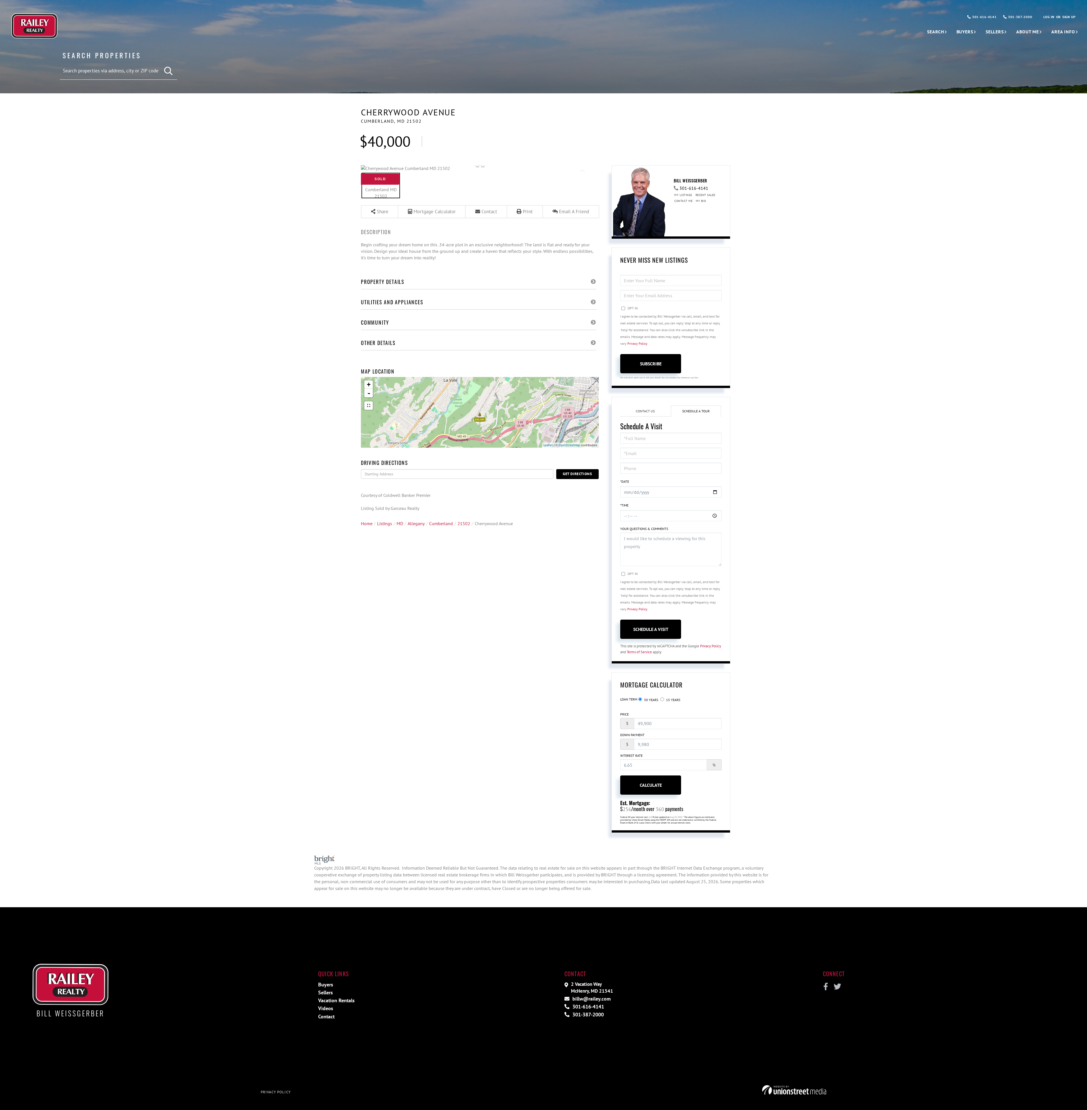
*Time (624, 505)
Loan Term (628, 699)
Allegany (416, 523)
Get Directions (577, 473)
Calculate (651, 785)
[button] (169, 71)
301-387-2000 (1019, 17)
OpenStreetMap (569, 445)
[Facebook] (826, 987)
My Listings (683, 195)
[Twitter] (837, 987)
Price (624, 714)
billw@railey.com (591, 998)
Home (367, 523)
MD (400, 523)
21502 (463, 523)
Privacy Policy (637, 343)
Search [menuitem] (935, 32)
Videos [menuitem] (325, 1008)
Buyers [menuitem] (965, 32)
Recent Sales (705, 195)
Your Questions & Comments (644, 529)
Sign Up (1069, 17)
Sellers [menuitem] (995, 32)
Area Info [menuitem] (1063, 32)
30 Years (650, 700)
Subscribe (651, 364)
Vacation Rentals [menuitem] (336, 1000)
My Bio (701, 201)
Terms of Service (639, 652)
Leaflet (548, 445)
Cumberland (441, 523)
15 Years (672, 700)
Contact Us (645, 411)
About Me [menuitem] (1027, 32)
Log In (1048, 17)
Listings (384, 523)
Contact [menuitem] (326, 1016)
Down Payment (632, 735)
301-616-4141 (983, 17)
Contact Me (683, 201)
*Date (624, 481)
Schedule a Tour (696, 411)
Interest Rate (631, 755)
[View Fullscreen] (368, 405)
